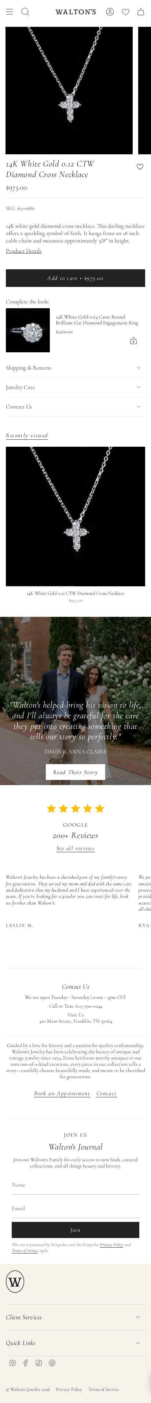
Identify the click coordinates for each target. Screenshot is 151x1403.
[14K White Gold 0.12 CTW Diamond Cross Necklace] (75, 516)
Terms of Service (25, 1250)
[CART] (140, 11)
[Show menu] (9, 11)
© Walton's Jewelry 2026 (28, 1389)
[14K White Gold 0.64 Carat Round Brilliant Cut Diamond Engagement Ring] (28, 330)
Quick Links (21, 1343)
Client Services (24, 1317)
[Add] (133, 340)
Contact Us (19, 406)
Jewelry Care (20, 387)
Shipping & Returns (28, 367)
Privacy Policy (111, 1245)
